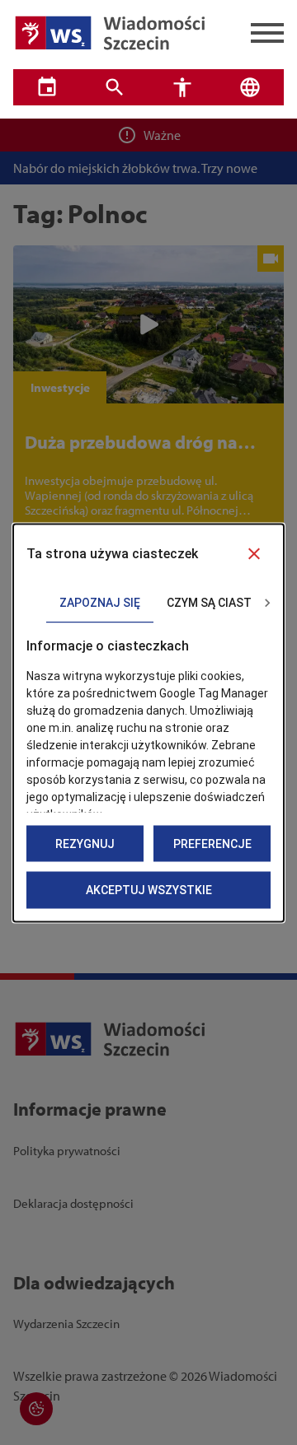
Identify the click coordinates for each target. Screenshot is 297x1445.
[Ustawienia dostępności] (182, 87)
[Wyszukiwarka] (114, 87)
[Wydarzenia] (47, 87)
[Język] (250, 87)
